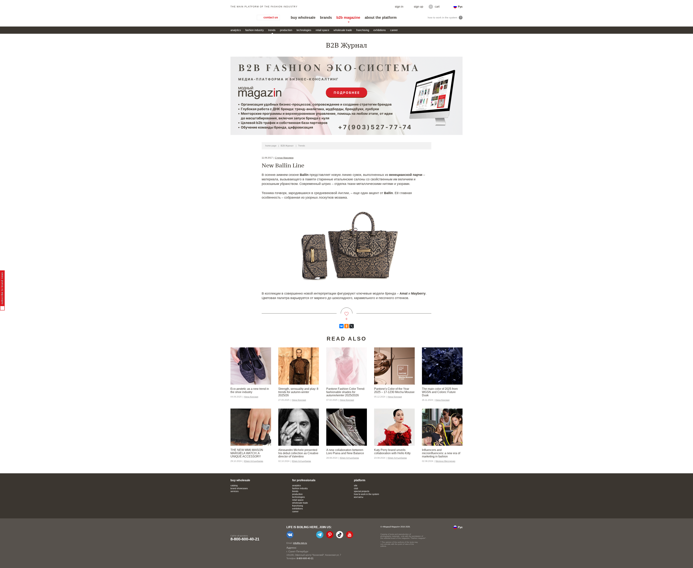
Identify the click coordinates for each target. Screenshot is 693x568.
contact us (270, 17)
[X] (351, 326)
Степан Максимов (284, 158)
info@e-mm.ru (300, 543)
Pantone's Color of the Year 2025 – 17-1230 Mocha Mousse (394, 390)
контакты (358, 497)
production (286, 30)
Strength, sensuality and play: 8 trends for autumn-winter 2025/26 (298, 392)
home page (270, 145)
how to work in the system (366, 494)
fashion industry (254, 30)
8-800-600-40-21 (244, 539)
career (394, 30)
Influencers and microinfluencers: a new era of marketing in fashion (441, 453)
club (356, 488)
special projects (361, 491)
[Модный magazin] (240, 17)
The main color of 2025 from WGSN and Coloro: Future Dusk (440, 392)
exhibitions (379, 30)
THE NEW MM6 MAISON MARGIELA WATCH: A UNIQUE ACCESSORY (246, 453)
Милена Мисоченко (445, 461)
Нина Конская (251, 397)
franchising (362, 30)
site (355, 485)
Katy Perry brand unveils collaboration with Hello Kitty (392, 451)
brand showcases (239, 488)
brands (326, 17)
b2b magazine (348, 17)
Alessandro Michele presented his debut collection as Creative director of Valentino (298, 453)
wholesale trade (343, 30)
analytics (235, 30)
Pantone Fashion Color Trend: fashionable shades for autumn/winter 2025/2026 (345, 392)
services (234, 491)
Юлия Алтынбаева (253, 461)
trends (272, 30)
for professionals (303, 480)
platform (359, 480)
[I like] (346, 312)
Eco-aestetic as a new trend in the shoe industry (249, 390)
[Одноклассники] (346, 326)
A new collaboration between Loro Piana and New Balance (345, 451)
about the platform (381, 17)
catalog (234, 485)
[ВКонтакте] (341, 326)
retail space (322, 30)
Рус (460, 6)
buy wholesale (303, 17)
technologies (304, 30)
